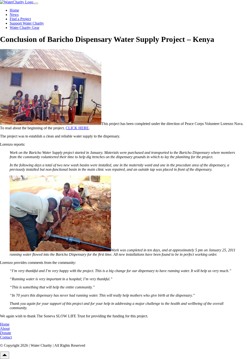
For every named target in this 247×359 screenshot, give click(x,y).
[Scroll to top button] (4, 355)
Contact (6, 337)
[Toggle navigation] (36, 3)
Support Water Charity (27, 23)
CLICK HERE (77, 128)
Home (14, 10)
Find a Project (20, 19)
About (5, 328)
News (14, 15)
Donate (5, 333)
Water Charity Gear (24, 28)
